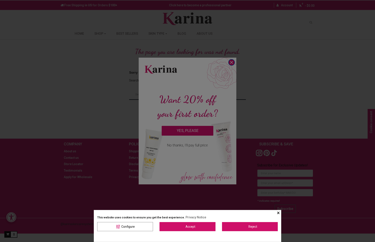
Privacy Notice (196, 217)
